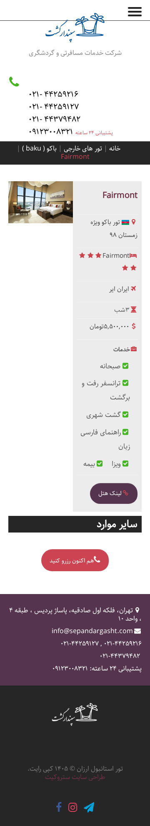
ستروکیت (57, 777)
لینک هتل (110, 493)
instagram (72, 807)
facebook (58, 807)
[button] (138, 10)
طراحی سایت (88, 777)
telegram (89, 807)
